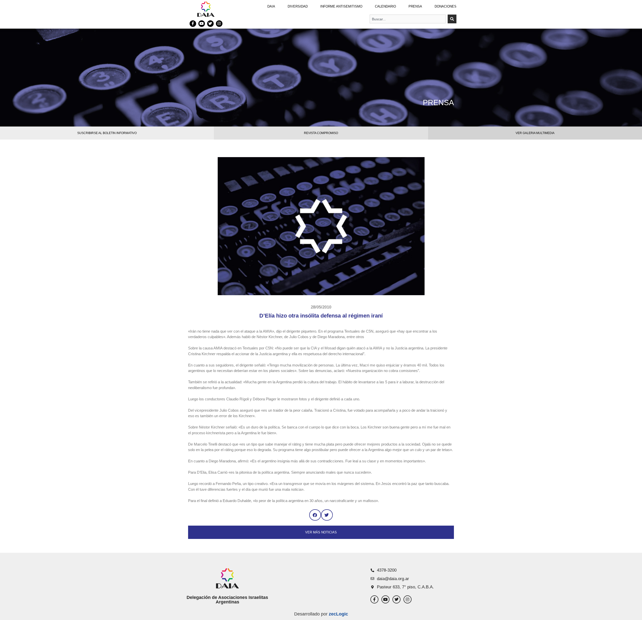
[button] (315, 515)
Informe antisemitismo (341, 6)
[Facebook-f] (193, 23)
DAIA (271, 6)
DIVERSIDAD (298, 6)
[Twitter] (210, 23)
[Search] (452, 19)
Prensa (415, 6)
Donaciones (445, 6)
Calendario (385, 6)
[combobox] (408, 19)
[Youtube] (201, 23)
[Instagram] (219, 23)
